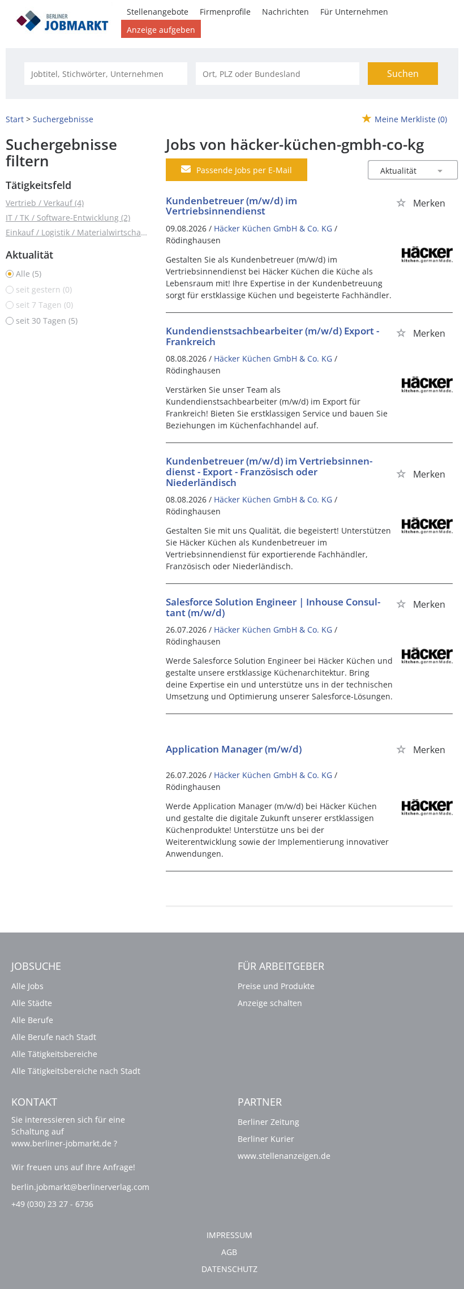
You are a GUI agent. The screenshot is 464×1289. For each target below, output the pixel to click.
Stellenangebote (157, 11)
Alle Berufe (32, 1020)
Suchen (403, 73)
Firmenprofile (225, 11)
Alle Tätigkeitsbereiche (54, 1054)
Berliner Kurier (266, 1138)
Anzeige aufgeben (161, 29)
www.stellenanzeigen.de (284, 1155)
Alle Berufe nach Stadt (53, 1037)
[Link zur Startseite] (66, 19)
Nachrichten (285, 11)
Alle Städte (31, 1003)
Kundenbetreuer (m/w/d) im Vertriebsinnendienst (231, 206)
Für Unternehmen (354, 11)
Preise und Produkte (276, 986)
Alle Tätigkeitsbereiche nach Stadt (75, 1070)
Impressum (229, 1235)
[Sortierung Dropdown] (440, 170)
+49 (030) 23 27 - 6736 (52, 1203)
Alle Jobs (27, 986)
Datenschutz (229, 1269)
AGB (229, 1252)
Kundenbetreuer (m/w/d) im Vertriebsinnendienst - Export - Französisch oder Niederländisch (269, 471)
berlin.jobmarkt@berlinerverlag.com (80, 1186)
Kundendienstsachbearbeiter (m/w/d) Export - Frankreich (272, 336)
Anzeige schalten (270, 1003)
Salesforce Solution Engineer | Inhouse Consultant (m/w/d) (273, 607)
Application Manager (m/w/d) (234, 748)
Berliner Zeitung (268, 1121)
